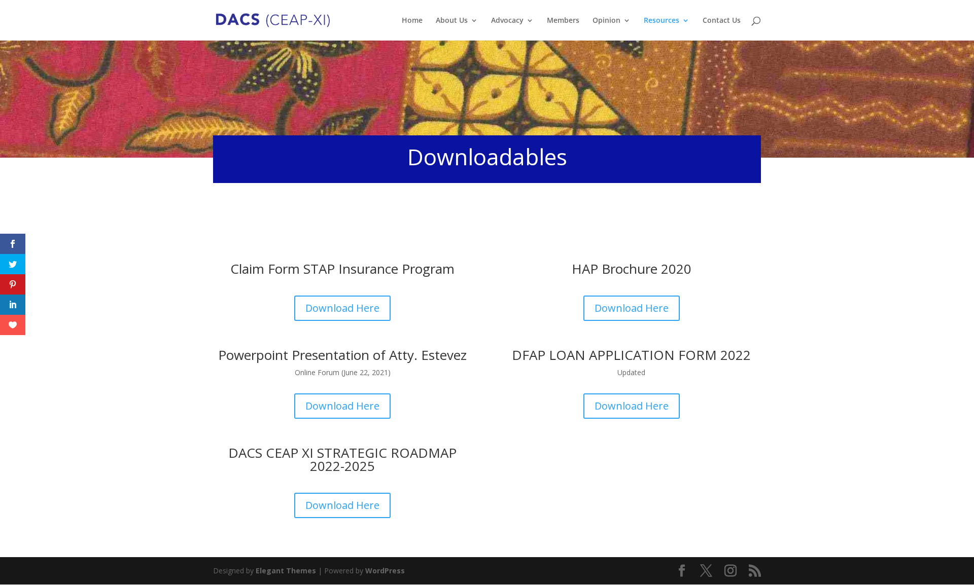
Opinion (606, 21)
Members (563, 21)
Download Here (342, 308)
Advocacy (507, 21)
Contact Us (722, 21)
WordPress (385, 570)
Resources (661, 21)
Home (412, 21)
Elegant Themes (286, 570)
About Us (452, 21)
